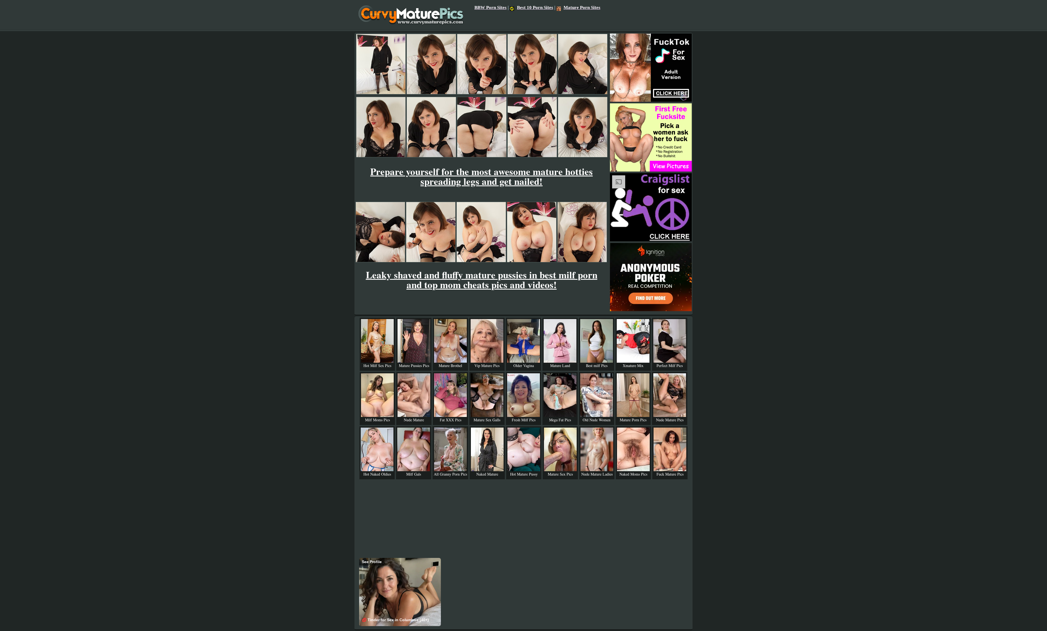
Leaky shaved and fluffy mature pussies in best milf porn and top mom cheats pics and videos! (481, 280)
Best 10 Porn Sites (535, 7)
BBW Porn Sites (490, 7)
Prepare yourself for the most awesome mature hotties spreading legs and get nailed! (481, 176)
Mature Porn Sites (582, 7)
